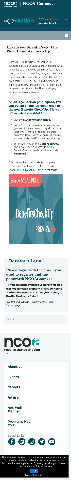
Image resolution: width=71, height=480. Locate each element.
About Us (15, 367)
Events (13, 377)
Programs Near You (20, 423)
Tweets (10, 319)
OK (34, 471)
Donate (7, 353)
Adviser (14, 397)
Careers (14, 387)
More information (34, 475)
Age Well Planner (15, 409)
